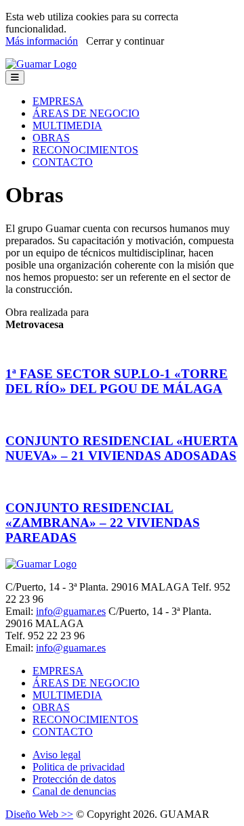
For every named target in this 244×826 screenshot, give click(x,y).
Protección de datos (74, 779)
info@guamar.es (71, 611)
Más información (41, 41)
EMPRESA (58, 101)
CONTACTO (63, 162)
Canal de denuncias (74, 791)
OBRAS (51, 137)
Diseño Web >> (39, 814)
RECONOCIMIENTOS (85, 150)
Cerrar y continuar (125, 41)
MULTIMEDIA (67, 125)
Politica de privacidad (79, 767)
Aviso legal (57, 754)
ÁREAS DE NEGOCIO (86, 113)
